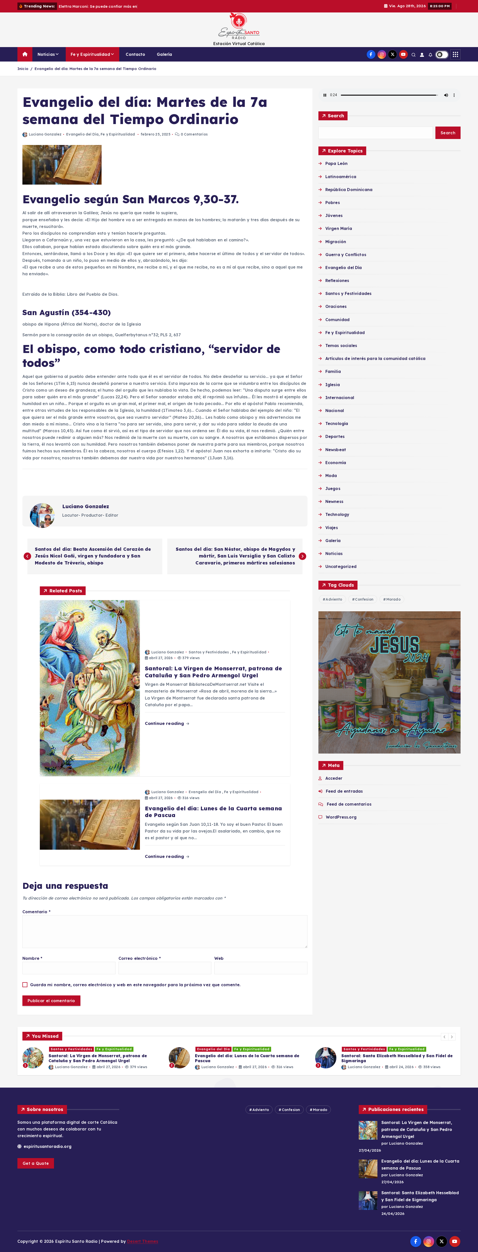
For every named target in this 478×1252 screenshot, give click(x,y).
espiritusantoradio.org (46, 1146)
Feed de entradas (344, 791)
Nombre (32, 958)
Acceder (333, 778)
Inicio (22, 68)
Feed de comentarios (349, 804)
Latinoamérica (340, 176)
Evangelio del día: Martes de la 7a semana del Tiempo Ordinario (95, 68)
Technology (337, 514)
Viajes (331, 527)
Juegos (332, 488)
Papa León (336, 163)
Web (219, 958)
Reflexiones (337, 280)
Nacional (334, 410)
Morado (393, 599)
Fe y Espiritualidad (90, 54)
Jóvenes (334, 215)
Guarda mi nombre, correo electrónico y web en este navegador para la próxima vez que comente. (135, 984)
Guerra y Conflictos (345, 254)
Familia (333, 371)
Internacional (339, 397)
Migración (335, 241)
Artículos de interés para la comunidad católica (375, 358)
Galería (164, 54)
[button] (444, 1037)
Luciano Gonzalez (45, 134)
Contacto (135, 54)
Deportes (335, 436)
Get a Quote (36, 1163)
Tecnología (336, 423)
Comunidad (337, 319)
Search (336, 116)
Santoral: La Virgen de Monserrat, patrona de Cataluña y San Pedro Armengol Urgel (416, 1129)
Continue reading (165, 723)
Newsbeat (335, 449)
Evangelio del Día (82, 134)
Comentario (36, 911)
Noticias (46, 54)
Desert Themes (142, 1241)
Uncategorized (341, 566)
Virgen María (338, 228)
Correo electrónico (140, 958)
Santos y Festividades (209, 652)
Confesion (364, 599)
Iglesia (332, 384)
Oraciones (336, 306)
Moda (331, 475)
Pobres (332, 202)
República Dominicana (348, 189)
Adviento (334, 599)
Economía (335, 462)
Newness (334, 501)
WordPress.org (341, 817)
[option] (92, 1057)
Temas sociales (341, 345)
